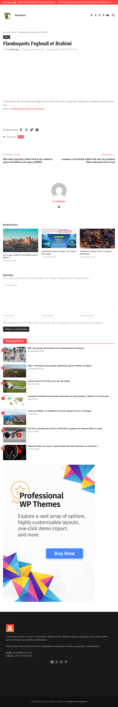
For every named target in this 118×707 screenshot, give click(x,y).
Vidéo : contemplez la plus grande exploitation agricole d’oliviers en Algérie (60, 366)
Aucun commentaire (34, 49)
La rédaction (13, 49)
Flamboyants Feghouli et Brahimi (27, 108)
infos (14, 32)
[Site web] (59, 207)
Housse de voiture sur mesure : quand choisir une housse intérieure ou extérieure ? (63, 446)
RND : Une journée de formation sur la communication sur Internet (56, 348)
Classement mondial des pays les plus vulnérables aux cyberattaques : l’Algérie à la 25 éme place (68, 396)
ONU (21, 137)
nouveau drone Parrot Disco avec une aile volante (49, 381)
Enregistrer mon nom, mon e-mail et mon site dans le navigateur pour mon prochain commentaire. (55, 322)
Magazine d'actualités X (77, 701)
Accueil (6, 32)
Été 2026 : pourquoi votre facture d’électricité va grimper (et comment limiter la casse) (65, 428)
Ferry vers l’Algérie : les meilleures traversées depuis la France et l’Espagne (60, 411)
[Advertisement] (59, 77)
